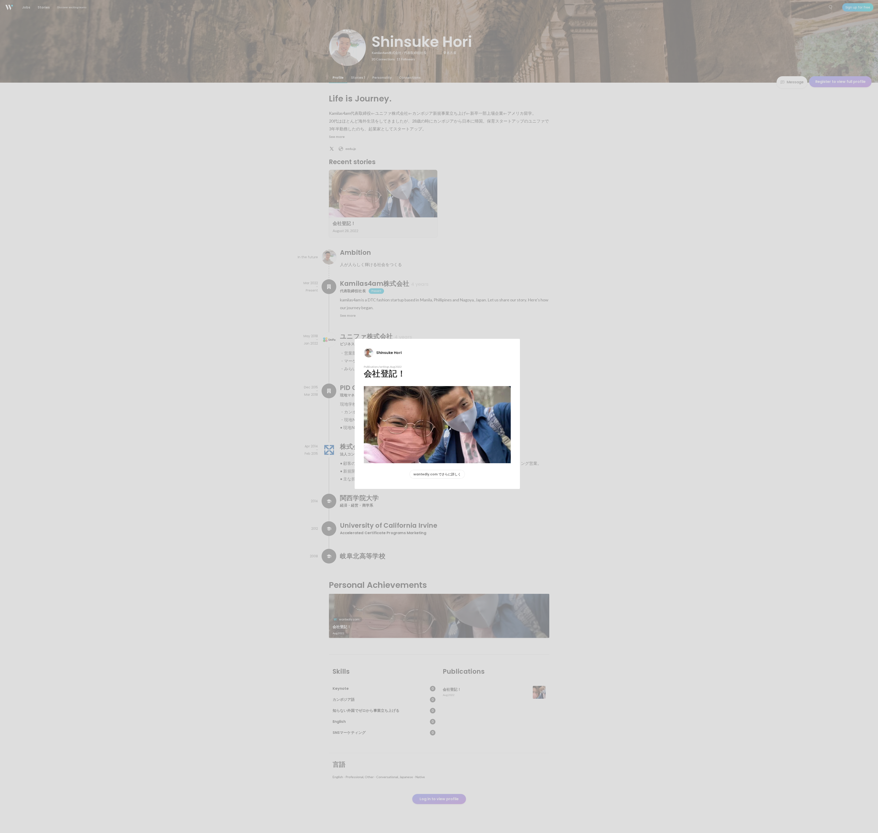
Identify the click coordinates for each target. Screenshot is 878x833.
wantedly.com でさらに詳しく (437, 474)
